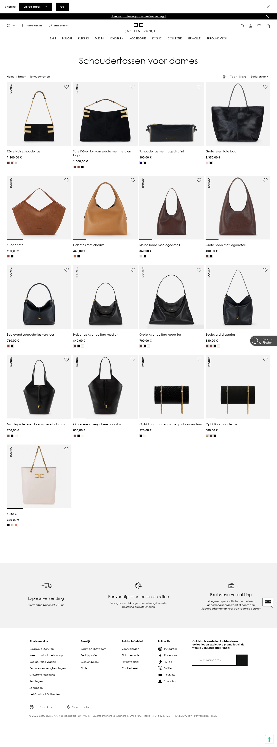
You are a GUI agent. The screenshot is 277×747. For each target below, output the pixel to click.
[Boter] (82, 346)
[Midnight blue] (140, 162)
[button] (138, 16)
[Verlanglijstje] (259, 26)
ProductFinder (268, 341)
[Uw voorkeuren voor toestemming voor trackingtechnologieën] (269, 739)
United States (32, 6)
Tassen (22, 76)
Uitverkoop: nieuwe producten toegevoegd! (138, 16)
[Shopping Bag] (268, 26)
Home (10, 76)
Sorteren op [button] (258, 76)
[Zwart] (16, 162)
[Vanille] (12, 525)
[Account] (250, 26)
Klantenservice (34, 25)
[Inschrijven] (242, 660)
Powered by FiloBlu (205, 716)
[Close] (268, 6)
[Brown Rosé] (16, 525)
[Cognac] (12, 162)
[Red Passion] (207, 162)
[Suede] (207, 435)
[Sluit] (267, 16)
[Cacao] (8, 162)
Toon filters (238, 76)
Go (62, 6)
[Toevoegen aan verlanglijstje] (66, 86)
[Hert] (74, 256)
